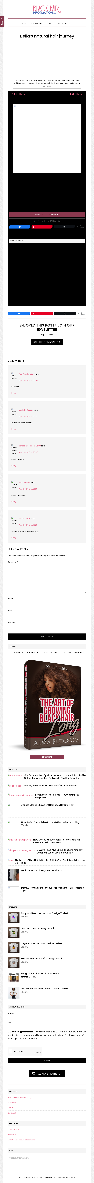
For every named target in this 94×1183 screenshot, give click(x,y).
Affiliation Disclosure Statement (21, 1140)
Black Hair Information (47, 9)
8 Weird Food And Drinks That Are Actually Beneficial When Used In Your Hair (60, 851)
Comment (13, 562)
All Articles (12, 1102)
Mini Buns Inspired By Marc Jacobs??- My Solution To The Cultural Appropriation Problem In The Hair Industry (55, 777)
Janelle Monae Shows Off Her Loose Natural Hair (47, 805)
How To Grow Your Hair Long (19, 1097)
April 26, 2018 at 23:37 (28, 452)
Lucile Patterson (26, 410)
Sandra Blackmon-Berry (30, 446)
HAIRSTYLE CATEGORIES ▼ (47, 214)
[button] (72, 21)
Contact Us (12, 1113)
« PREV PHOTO (18, 93)
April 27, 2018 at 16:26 (28, 525)
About (10, 1108)
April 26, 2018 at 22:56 (28, 380)
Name (11, 598)
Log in (73, 1177)
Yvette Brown (25, 482)
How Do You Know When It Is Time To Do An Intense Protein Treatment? (56, 841)
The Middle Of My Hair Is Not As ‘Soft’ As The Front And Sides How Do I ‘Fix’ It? (50, 862)
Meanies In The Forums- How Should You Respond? (57, 796)
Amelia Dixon (24, 518)
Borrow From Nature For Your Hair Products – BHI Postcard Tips (52, 889)
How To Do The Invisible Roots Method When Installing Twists (50, 824)
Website (11, 623)
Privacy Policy (13, 1129)
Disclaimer (12, 1134)
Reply (13, 393)
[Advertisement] (47, 58)
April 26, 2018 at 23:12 (28, 416)
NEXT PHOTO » (76, 93)
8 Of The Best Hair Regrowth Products (41, 870)
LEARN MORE (47, 757)
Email (10, 610)
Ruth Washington (26, 374)
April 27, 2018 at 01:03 (28, 489)
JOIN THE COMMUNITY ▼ (47, 342)
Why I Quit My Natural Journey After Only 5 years (50, 785)
